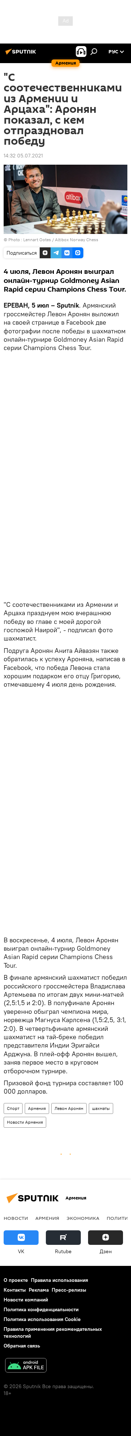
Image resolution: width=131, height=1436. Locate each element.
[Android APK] (26, 1366)
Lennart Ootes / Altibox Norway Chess (60, 239)
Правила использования (59, 1280)
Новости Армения (25, 1122)
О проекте (16, 1280)
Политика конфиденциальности (41, 1309)
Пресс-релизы (69, 1290)
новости (16, 1218)
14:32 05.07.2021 (23, 155)
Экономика (83, 1218)
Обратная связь (22, 1345)
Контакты (15, 1290)
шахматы (101, 1108)
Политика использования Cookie (42, 1319)
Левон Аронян (69, 1108)
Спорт (13, 1108)
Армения (37, 1108)
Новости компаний (26, 1299)
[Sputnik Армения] (22, 54)
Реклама (39, 1290)
